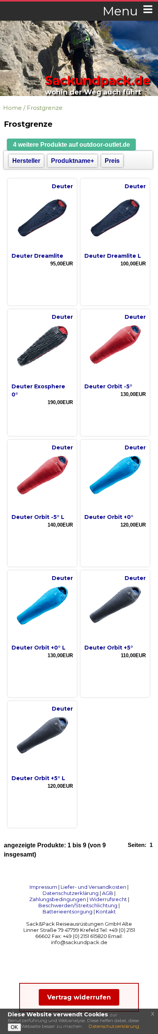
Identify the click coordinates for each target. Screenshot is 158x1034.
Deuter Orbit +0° (108, 517)
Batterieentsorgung (67, 911)
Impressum (43, 887)
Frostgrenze (45, 107)
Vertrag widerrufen (79, 997)
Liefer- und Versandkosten (93, 887)
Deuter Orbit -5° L (38, 517)
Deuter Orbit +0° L (39, 647)
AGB (107, 893)
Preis (112, 160)
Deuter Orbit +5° (108, 647)
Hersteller (26, 160)
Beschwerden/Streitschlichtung (77, 905)
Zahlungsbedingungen (57, 899)
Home (12, 107)
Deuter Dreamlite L (112, 255)
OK (14, 1027)
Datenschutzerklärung (71, 893)
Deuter (62, 186)
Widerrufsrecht (108, 899)
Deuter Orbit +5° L (38, 778)
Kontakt (106, 911)
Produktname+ (72, 160)
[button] (71, 144)
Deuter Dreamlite (37, 255)
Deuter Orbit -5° (108, 386)
